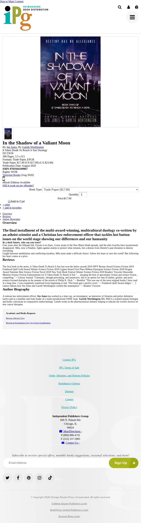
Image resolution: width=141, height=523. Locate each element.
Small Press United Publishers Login (69, 510)
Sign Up (121, 463)
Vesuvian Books (11, 175)
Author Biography (11, 219)
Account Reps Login (69, 516)
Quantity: (74, 194)
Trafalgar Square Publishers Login (69, 503)
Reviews (7, 216)
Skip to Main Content (11, 1)
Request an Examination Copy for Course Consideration (28, 323)
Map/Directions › (72, 431)
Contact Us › (72, 442)
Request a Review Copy (15, 318)
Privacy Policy (69, 407)
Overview (7, 213)
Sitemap (69, 391)
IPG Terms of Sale (69, 367)
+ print (6, 204)
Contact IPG (69, 359)
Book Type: (35, 189)
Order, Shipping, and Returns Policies (69, 375)
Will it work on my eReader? (18, 185)
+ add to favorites (12, 207)
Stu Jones (12, 147)
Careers (69, 399)
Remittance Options (69, 383)
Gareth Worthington (33, 147)
